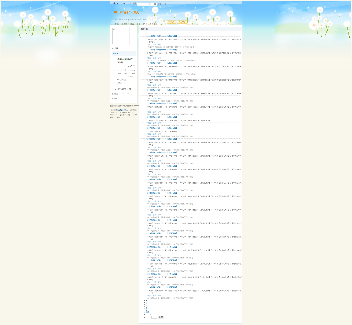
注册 (164, 4)
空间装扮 (171, 22)
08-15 (149, 271)
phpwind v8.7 (124, 110)
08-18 (149, 231)
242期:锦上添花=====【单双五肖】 (162, 63)
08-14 (149, 285)
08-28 (149, 101)
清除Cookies (134, 106)
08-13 (149, 298)
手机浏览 (125, 106)
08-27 (149, 114)
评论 (159, 44)
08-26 (149, 125)
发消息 (131, 59)
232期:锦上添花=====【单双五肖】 (162, 193)
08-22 (149, 177)
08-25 (149, 136)
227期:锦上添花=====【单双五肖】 (162, 260)
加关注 (115, 53)
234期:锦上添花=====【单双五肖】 (162, 166)
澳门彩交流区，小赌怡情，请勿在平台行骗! (179, 47)
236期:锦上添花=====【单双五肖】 (162, 139)
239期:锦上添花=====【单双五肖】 (162, 103)
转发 (149, 44)
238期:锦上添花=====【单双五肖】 (162, 117)
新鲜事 (124, 24)
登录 (159, 4)
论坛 (129, 3)
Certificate (133, 110)
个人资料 (153, 24)
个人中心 (182, 22)
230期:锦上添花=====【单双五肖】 (162, 220)
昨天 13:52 (151, 60)
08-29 (149, 87)
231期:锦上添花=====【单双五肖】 (162, 206)
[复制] (144, 20)
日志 (132, 24)
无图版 (119, 106)
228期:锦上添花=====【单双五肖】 (162, 247)
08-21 (149, 190)
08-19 (149, 217)
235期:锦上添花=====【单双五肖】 (162, 152)
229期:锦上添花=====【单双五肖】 (162, 233)
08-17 (149, 244)
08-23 (149, 163)
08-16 (149, 258)
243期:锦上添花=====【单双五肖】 (162, 49)
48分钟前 (150, 47)
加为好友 (122, 59)
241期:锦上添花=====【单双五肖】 (162, 76)
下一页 (148, 314)
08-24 (149, 150)
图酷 (134, 3)
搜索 (155, 4)
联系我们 (113, 106)
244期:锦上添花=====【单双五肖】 (162, 36)
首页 (117, 24)
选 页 (161, 317)
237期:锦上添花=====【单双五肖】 (162, 128)
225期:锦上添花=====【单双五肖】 (162, 287)
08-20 (149, 204)
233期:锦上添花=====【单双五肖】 (162, 179)
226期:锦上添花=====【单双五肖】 (162, 274)
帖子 (145, 24)
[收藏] (139, 20)
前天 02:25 (151, 74)
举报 (121, 62)
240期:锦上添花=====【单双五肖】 (162, 90)
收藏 (154, 44)
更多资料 (115, 98)
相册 (138, 24)
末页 (147, 312)
